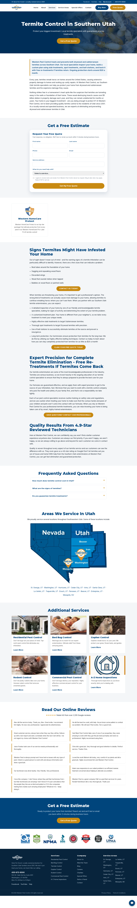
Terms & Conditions (119, 893)
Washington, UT (50, 588)
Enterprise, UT (96, 591)
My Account (107, 2)
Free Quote (118, 7)
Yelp (100, 2)
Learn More (18, 650)
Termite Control (56, 866)
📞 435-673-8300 (119, 2)
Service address (38, 160)
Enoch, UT (63, 591)
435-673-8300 (18, 872)
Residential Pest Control (59, 859)
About (43, 7)
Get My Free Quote (68, 186)
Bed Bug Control (56, 863)
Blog (78, 866)
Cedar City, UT (77, 588)
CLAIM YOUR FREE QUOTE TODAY (68, 347)
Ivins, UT (87, 588)
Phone (35, 150)
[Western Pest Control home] (16, 7)
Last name (73, 141)
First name (36, 141)
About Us (80, 859)
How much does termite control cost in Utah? (53, 481)
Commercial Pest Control (59, 876)
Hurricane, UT (64, 588)
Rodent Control (56, 873)
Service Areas (63, 7)
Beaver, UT (85, 591)
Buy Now (102, 7)
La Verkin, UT (39, 591)
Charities (80, 873)
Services (52, 7)
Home (36, 7)
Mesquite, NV (68, 595)
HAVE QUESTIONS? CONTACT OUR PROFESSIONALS (69, 415)
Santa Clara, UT (99, 588)
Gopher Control (56, 869)
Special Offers (77, 7)
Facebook (86, 2)
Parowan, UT (74, 591)
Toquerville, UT (52, 591)
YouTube (94, 2)
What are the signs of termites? (47, 488)
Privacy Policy (106, 893)
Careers (80, 869)
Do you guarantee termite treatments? (50, 496)
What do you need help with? (43, 169)
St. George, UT (37, 588)
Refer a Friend (82, 879)
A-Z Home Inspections (58, 879)
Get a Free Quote (68, 41)
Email (71, 150)
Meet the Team (82, 863)
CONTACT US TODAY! (68, 289)
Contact (88, 7)
